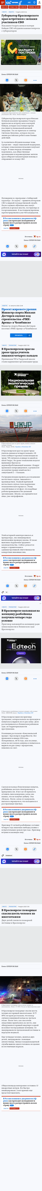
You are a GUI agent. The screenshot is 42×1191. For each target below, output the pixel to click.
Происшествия (13, 342)
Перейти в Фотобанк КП (23, 444)
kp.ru (38, 234)
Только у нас (14, 7)
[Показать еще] (35, 80)
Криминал (9, 848)
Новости (5, 7)
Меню (2, 2)
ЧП (6, 587)
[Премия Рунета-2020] (20, 3)
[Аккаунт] (39, 2)
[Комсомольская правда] (12, 2)
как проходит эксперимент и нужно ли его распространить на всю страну (20, 219)
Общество (12, 11)
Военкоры (24, 7)
